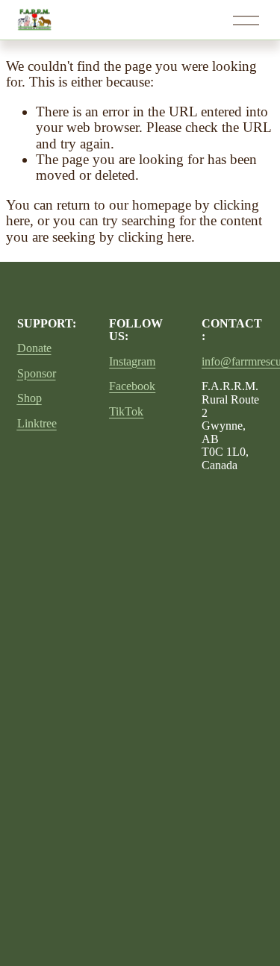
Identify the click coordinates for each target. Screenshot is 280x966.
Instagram (132, 361)
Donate (34, 348)
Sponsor (36, 373)
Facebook (132, 386)
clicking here (154, 237)
